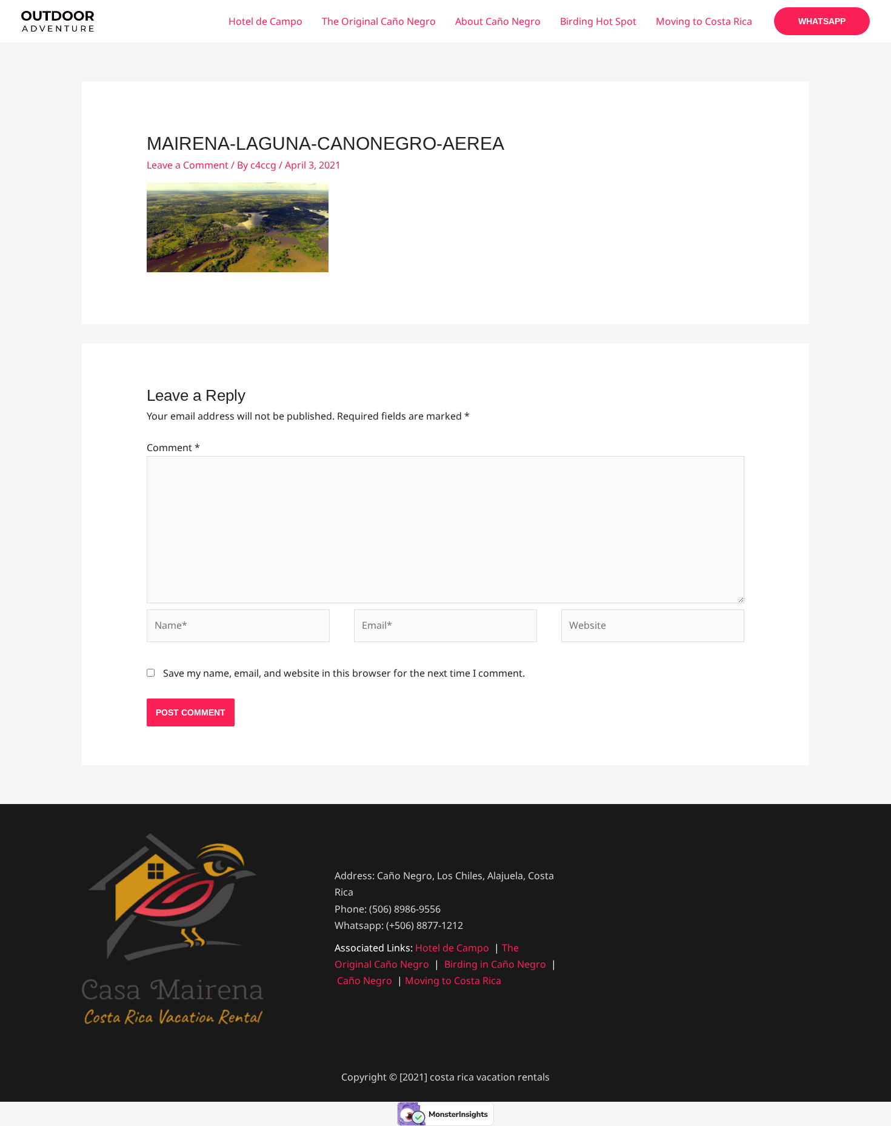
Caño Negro (364, 980)
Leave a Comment (188, 165)
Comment (173, 447)
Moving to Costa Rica (704, 21)
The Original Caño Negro (379, 21)
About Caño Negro (498, 21)
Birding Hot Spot (598, 21)
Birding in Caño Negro (495, 964)
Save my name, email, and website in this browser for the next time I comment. (344, 673)
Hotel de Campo (265, 21)
